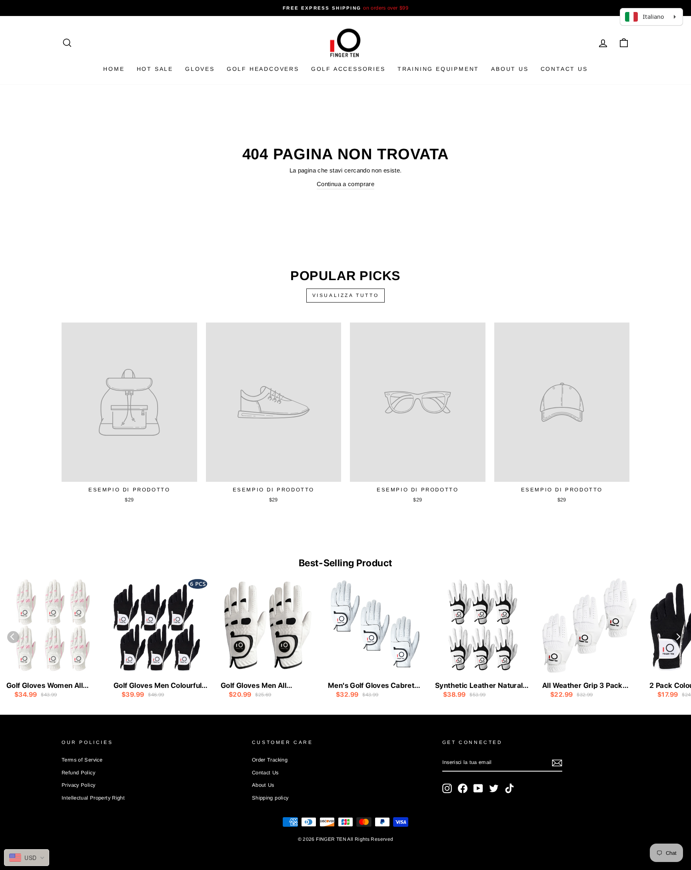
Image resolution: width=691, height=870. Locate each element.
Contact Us (564, 69)
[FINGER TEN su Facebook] (462, 788)
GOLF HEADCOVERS (263, 69)
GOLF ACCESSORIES (348, 69)
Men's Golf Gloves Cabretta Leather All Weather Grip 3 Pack (374, 686)
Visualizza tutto (345, 295)
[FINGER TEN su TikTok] (509, 788)
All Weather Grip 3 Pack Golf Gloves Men (582, 686)
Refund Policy (78, 773)
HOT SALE (155, 69)
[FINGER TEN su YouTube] (478, 788)
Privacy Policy (78, 785)
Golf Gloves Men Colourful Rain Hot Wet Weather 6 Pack (158, 686)
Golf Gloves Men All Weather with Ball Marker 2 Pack (267, 686)
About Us (509, 69)
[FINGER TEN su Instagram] (447, 788)
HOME (113, 69)
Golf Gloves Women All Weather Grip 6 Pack (44, 686)
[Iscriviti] (557, 763)
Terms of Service (82, 760)
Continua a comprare (345, 183)
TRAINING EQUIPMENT (438, 69)
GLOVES (200, 69)
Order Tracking (270, 760)
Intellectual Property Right (93, 798)
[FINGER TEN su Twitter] (494, 788)
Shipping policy (270, 798)
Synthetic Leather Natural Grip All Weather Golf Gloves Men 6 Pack (479, 686)
